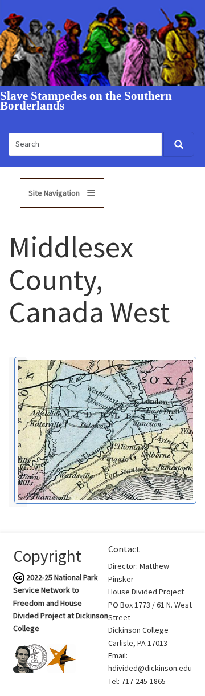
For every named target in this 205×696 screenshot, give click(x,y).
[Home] (102, 42)
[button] (105, 429)
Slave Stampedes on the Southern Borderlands (86, 101)
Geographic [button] (20, 438)
